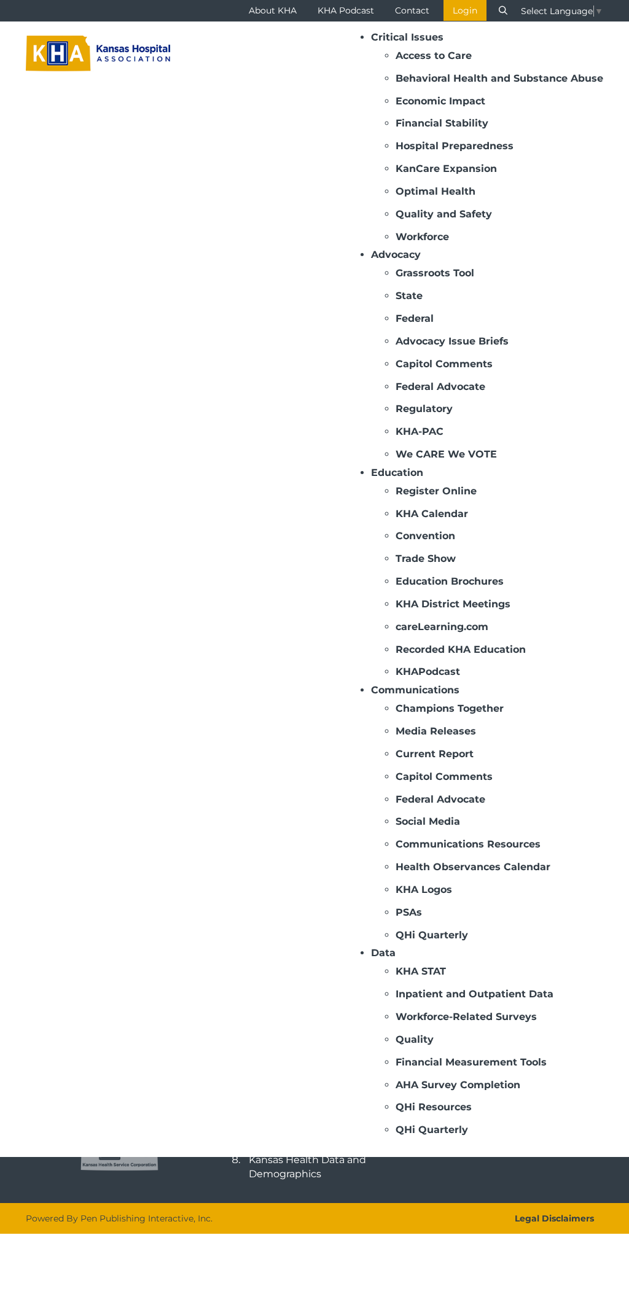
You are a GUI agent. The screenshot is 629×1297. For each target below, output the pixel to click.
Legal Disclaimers (554, 1218)
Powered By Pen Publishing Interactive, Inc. (119, 1218)
